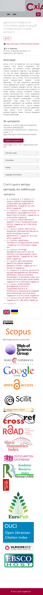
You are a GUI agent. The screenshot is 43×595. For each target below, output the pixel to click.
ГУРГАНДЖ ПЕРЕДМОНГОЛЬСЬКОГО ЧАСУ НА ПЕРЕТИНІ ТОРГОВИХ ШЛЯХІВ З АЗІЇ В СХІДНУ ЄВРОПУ (22, 253)
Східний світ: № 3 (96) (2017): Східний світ (21, 267)
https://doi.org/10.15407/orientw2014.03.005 (22, 44)
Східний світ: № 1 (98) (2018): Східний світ (22, 300)
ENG (14, 14)
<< (4, 303)
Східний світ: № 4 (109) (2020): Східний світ (23, 216)
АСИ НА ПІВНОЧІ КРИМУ (28, 298)
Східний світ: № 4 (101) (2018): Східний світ (23, 295)
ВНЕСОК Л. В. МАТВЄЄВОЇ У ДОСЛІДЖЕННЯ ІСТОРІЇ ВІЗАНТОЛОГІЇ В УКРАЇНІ (23, 212)
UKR (8, 14)
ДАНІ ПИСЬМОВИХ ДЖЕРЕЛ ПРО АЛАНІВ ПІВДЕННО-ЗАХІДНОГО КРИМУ (20, 263)
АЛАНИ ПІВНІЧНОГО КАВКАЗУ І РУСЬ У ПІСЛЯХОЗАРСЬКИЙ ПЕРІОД (22, 222)
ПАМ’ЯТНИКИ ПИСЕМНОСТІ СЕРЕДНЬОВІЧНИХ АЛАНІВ (23, 241)
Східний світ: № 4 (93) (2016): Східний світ (21, 207)
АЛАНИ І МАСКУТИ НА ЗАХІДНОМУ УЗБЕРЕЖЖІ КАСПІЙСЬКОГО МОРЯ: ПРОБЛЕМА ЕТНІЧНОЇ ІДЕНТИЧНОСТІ (22, 232)
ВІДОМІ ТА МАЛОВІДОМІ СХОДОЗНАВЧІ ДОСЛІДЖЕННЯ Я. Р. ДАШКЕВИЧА (20, 203)
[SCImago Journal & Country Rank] (16, 339)
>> (15, 303)
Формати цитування (13, 140)
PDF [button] (8, 38)
